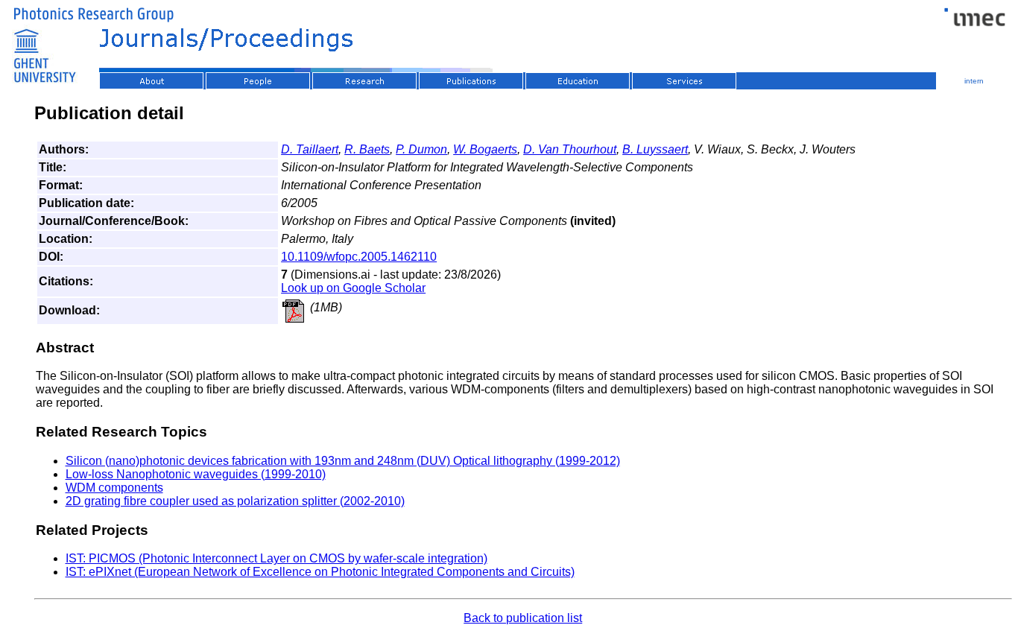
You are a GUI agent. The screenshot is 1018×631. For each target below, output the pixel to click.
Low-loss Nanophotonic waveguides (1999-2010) (196, 474)
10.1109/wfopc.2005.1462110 (359, 256)
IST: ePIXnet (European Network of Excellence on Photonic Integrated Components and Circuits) (320, 571)
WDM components (114, 487)
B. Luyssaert (655, 149)
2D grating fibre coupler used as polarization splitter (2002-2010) (235, 501)
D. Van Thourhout (569, 149)
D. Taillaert (309, 149)
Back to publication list (523, 618)
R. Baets (367, 149)
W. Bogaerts (485, 149)
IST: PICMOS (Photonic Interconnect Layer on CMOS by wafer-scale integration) (276, 558)
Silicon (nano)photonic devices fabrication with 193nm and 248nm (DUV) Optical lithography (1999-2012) (343, 460)
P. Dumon (421, 149)
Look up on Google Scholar (353, 288)
